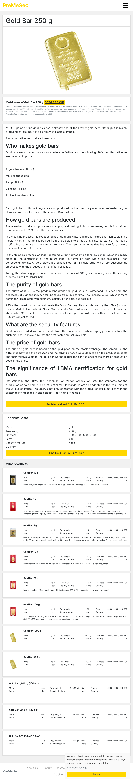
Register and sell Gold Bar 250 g (66, 404)
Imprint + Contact (55, 768)
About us (32, 768)
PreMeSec (15, 5)
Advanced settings (77, 767)
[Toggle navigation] (125, 5)
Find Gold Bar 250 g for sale (66, 453)
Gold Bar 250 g (29, 21)
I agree (97, 774)
